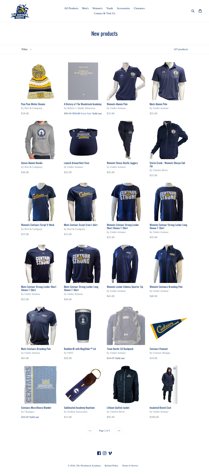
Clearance (139, 8)
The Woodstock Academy (88, 465)
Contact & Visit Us (104, 13)
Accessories (123, 8)
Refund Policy (111, 465)
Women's (97, 8)
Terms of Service (130, 465)
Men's (85, 8)
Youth (109, 8)
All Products (71, 8)
